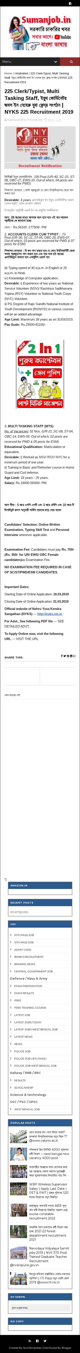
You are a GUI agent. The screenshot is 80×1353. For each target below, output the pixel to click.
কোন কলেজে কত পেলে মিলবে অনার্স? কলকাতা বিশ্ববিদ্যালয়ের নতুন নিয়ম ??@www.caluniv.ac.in (48, 1136)
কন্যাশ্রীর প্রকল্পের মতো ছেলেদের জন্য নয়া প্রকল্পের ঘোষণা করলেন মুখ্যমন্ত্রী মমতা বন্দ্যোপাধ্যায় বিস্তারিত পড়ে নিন (48, 1171)
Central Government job (33, 971)
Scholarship (23, 1087)
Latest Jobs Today (27, 1022)
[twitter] (45, 1341)
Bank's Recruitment (29, 956)
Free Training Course (30, 1007)
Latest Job (22, 1015)
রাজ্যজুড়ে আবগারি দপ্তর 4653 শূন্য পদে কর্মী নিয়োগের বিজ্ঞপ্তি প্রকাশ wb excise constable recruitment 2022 (48, 1212)
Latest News (23, 1036)
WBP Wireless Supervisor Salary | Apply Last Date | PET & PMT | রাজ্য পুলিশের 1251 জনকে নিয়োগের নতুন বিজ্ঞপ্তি (49, 1190)
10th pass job (24, 935)
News (18, 1044)
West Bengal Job (27, 1109)
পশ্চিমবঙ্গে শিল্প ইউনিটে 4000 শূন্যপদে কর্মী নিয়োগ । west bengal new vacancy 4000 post (49, 1154)
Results (20, 1080)
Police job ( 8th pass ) (30, 1058)
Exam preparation (28, 986)
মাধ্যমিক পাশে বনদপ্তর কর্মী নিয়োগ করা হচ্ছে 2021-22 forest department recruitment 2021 (48, 1233)
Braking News (24, 964)
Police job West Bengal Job (35, 1065)
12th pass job (23, 942)
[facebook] (70, 3)
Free (17, 1000)
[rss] (30, 1341)
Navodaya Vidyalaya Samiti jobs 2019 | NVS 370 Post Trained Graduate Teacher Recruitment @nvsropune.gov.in (39, 1256)
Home (8, 73)
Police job (22, 1051)
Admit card (22, 949)
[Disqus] (40, 818)
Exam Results (24, 993)
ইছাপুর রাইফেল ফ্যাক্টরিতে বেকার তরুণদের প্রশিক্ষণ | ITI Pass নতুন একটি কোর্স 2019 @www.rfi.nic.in (49, 1278)
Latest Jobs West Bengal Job (36, 1029)
